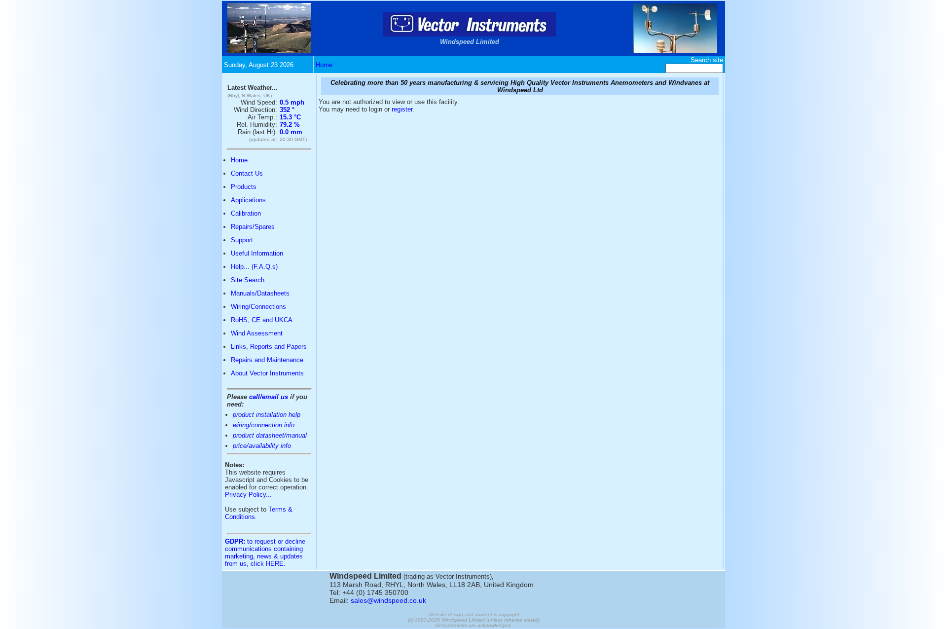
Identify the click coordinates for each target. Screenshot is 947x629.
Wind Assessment (257, 333)
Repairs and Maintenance (267, 360)
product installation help (266, 414)
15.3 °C (290, 117)
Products (243, 186)
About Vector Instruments (267, 373)
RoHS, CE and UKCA (261, 320)
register (402, 109)
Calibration (246, 213)
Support (242, 240)
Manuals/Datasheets (260, 293)
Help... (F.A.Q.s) (254, 266)
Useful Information (257, 253)
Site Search (247, 280)
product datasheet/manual (270, 435)
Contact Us (247, 173)
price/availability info (262, 445)
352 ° (287, 109)
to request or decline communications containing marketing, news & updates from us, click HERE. (265, 552)
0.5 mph (292, 102)
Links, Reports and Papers (269, 346)
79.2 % (290, 124)
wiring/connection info (263, 425)
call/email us (268, 397)
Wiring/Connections (258, 306)
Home (324, 65)
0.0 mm (291, 132)
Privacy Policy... (248, 494)
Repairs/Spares (253, 226)
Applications (248, 200)
